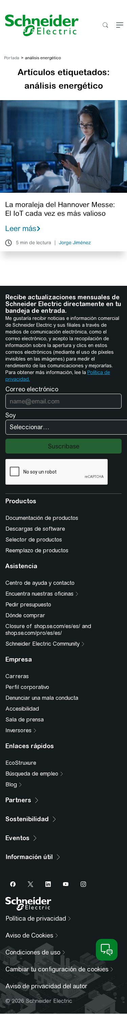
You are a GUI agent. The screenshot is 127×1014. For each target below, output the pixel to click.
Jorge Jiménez (75, 242)
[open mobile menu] (119, 25)
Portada (11, 57)
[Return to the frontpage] (39, 25)
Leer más (20, 228)
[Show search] (105, 25)
